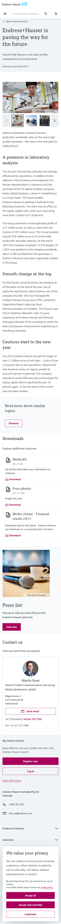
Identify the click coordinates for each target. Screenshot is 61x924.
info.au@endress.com (20, 813)
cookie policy (47, 887)
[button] (54, 120)
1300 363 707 (16, 804)
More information (12, 780)
